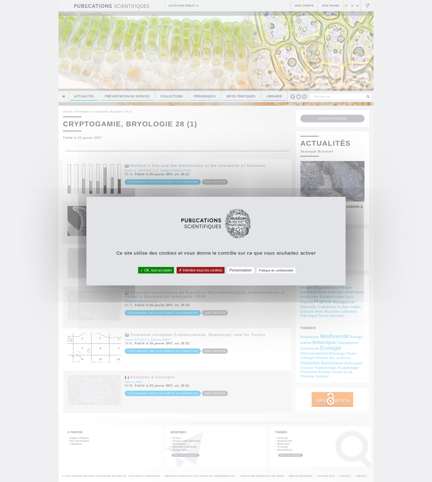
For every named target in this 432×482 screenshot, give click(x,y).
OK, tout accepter (157, 270)
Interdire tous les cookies (202, 270)
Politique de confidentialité (276, 270)
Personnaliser (241, 270)
